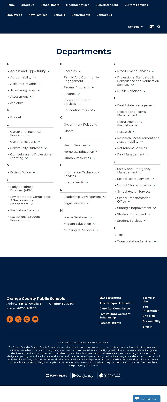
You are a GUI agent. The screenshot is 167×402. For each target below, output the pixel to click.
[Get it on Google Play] (82, 375)
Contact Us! (148, 398)
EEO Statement (110, 297)
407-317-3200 (26, 308)
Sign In (147, 326)
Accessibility (151, 321)
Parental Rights (110, 323)
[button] (135, 26)
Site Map (149, 315)
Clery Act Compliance (114, 308)
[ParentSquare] (56, 375)
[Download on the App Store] (109, 375)
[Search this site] (158, 26)
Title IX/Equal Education (116, 303)
